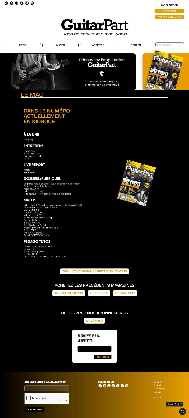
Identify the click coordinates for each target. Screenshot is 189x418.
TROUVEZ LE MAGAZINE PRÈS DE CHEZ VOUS (94, 271)
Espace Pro (158, 389)
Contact (157, 385)
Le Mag (157, 392)
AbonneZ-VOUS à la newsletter (89, 338)
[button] (130, 70)
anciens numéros (68, 293)
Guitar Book (125, 293)
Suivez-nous (106, 382)
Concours (157, 382)
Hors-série (99, 293)
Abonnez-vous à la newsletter (45, 382)
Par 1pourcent (157, 398)
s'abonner (94, 321)
